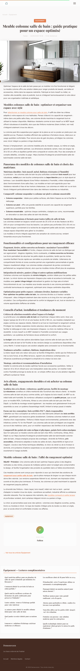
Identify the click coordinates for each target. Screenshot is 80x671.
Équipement (13, 14)
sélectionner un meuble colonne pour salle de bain (27, 112)
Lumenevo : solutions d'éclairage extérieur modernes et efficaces (20, 624)
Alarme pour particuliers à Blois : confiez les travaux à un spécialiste (59, 604)
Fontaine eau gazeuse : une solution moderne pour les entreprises (56, 618)
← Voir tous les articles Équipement (17, 553)
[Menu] (74, 3)
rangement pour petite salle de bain (18, 475)
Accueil (4, 14)
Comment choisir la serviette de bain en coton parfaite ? (19, 587)
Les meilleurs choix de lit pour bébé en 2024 (59, 577)
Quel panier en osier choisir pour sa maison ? (21, 617)
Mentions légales (16, 659)
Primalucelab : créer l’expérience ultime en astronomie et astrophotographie (59, 583)
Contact (27, 659)
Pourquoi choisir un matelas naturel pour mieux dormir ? (58, 590)
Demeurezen (9, 645)
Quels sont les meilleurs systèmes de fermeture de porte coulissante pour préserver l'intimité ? (18, 595)
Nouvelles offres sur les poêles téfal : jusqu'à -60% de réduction (59, 611)
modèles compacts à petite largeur (61, 495)
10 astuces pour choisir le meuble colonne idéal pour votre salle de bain (20, 610)
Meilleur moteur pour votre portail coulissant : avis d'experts (55, 597)
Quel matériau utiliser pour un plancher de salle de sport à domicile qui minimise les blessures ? (20, 579)
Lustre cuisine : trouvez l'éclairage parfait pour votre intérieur (20, 604)
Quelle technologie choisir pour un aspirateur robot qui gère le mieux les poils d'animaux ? (58, 626)
